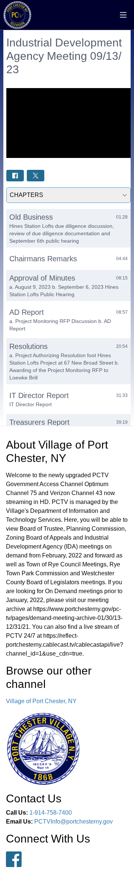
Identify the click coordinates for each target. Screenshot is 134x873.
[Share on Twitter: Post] (35, 175)
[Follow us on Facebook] (14, 859)
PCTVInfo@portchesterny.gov (73, 821)
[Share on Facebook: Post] (15, 175)
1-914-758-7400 (50, 812)
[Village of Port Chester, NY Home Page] (17, 15)
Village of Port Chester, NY (41, 701)
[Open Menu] (123, 14)
